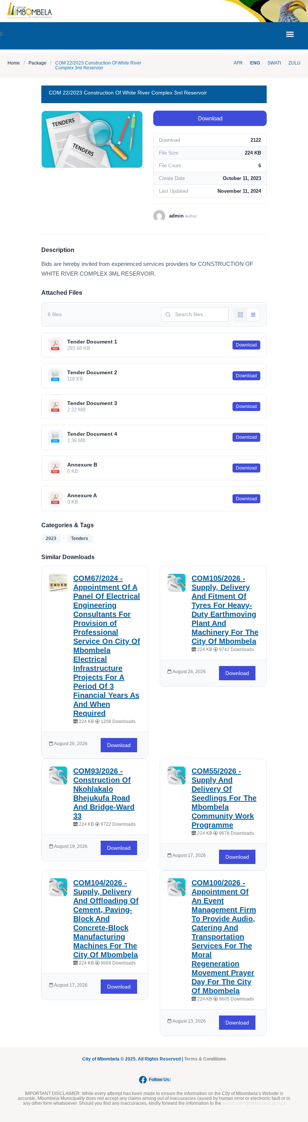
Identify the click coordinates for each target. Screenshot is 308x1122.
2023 (51, 538)
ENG (255, 63)
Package (38, 63)
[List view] (253, 315)
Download (210, 118)
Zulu (294, 63)
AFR (238, 63)
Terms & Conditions (205, 1059)
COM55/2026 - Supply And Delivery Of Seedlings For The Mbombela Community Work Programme (224, 798)
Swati (274, 63)
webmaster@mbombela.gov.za (253, 1103)
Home (14, 63)
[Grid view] (240, 315)
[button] (290, 34)
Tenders (79, 538)
